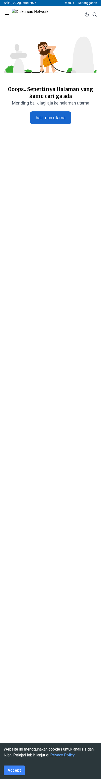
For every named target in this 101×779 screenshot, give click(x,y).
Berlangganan (87, 3)
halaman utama (50, 117)
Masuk (69, 3)
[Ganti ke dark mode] (86, 14)
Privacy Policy (62, 755)
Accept (14, 770)
